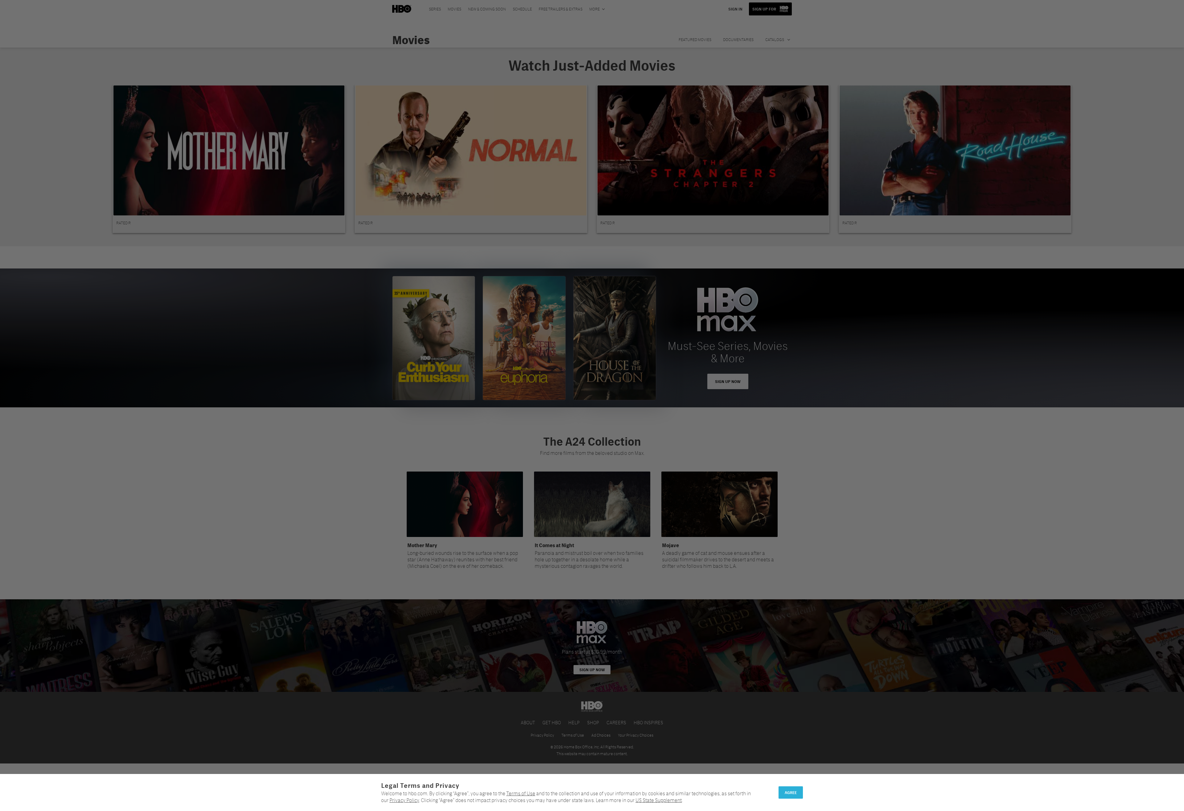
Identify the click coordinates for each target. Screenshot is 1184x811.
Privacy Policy (404, 800)
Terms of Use (520, 793)
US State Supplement (658, 800)
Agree (791, 792)
